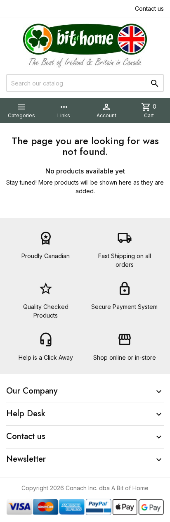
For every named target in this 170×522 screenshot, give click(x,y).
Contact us (149, 8)
